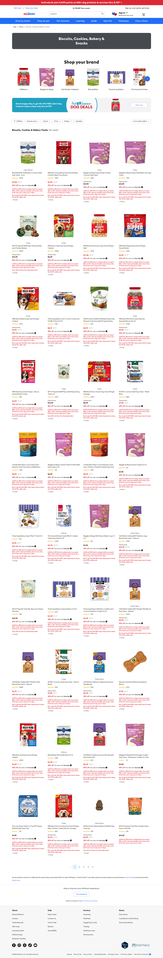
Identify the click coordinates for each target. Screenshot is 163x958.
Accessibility (52, 931)
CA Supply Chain (113, 954)
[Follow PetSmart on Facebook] (14, 945)
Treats (21, 27)
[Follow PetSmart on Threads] (24, 945)
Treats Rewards (17, 922)
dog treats (128, 877)
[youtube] (35, 945)
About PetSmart (18, 914)
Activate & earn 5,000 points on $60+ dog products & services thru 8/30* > (81, 2)
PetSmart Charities (19, 939)
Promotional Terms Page (89, 901)
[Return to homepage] (29, 13)
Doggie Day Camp (90, 922)
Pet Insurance (88, 935)
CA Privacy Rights (126, 954)
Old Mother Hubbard (70, 89)
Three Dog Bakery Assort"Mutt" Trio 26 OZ (27, 536)
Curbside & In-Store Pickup (128, 918)
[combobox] (77, 13)
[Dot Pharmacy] (141, 945)
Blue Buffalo (93, 89)
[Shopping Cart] (146, 14)
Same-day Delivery (126, 922)
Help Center (52, 914)
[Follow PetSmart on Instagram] (19, 945)
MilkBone (23, 89)
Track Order (52, 922)
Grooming (87, 914)
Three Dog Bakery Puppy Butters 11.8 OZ (62, 609)
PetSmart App (17, 935)
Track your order (31, 8)
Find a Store (123, 914)
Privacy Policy (87, 954)
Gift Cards (16, 927)
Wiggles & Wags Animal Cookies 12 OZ (133, 465)
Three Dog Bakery (116, 89)
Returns (50, 927)
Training (86, 927)
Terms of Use (77, 954)
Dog (14, 27)
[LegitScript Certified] (125, 945)
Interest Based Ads (100, 954)
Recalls (69, 954)
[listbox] (81, 79)
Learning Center (18, 931)
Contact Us (52, 918)
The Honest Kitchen (139, 89)
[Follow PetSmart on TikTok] (30, 945)
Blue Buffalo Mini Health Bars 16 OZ (60, 755)
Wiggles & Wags (47, 89)
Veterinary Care (89, 931)
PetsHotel (86, 918)
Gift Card (17, 8)
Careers (15, 918)
